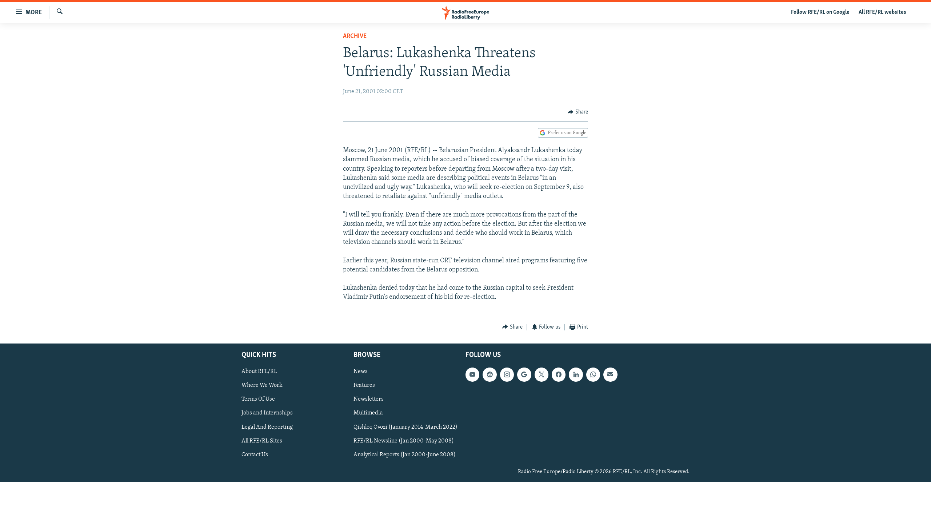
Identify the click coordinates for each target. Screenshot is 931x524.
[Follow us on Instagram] (507, 374)
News (360, 371)
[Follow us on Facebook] (559, 374)
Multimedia (368, 413)
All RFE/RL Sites (261, 441)
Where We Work (262, 386)
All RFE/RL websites (882, 12)
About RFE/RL (259, 371)
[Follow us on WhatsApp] (593, 374)
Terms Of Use (258, 399)
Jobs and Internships (267, 413)
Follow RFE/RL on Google (820, 12)
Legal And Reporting (267, 427)
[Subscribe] (610, 374)
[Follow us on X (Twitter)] (541, 374)
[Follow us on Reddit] (489, 374)
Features (364, 386)
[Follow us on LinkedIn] (576, 374)
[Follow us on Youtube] (472, 374)
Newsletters (368, 399)
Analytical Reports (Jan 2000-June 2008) (404, 455)
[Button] (578, 112)
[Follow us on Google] (524, 374)
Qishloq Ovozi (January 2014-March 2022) (405, 427)
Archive (355, 36)
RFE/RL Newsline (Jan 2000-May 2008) (403, 441)
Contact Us (254, 455)
